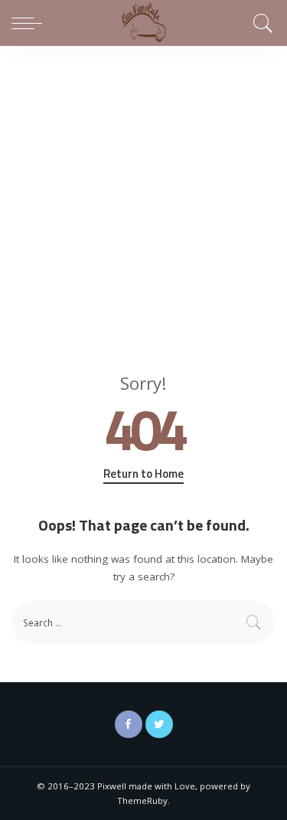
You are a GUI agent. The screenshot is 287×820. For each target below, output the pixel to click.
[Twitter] (159, 724)
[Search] (261, 23)
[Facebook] (128, 724)
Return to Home (143, 474)
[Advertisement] (143, 197)
